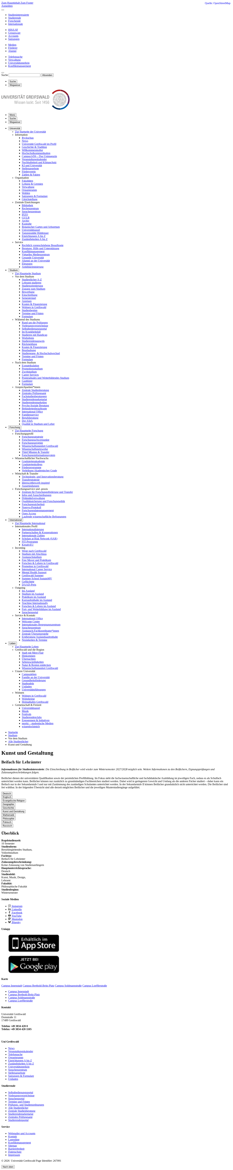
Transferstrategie (31, 479)
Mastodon (17, 919)
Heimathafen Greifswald (35, 701)
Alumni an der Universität (36, 260)
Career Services (30, 374)
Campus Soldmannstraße (21, 997)
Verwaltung (28, 186)
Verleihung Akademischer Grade (39, 470)
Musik (25, 711)
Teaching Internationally (35, 603)
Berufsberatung (30, 417)
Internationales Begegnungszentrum (41, 624)
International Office (32, 411)
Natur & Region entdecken (36, 665)
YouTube (16, 915)
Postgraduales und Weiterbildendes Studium (45, 377)
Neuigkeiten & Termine (34, 639)
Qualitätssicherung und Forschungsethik (43, 501)
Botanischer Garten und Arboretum (41, 226)
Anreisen (27, 301)
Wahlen (26, 193)
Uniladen (27, 686)
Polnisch (7, 822)
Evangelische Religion (14, 800)
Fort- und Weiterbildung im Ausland (41, 609)
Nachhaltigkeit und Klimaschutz (39, 162)
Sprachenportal (30, 612)
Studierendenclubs (32, 717)
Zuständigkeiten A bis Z (35, 239)
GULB (26, 217)
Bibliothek (27, 205)
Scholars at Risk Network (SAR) (39, 538)
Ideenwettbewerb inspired (36, 482)
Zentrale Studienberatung (35, 390)
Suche (4, 75)
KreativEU (28, 544)
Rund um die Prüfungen (35, 322)
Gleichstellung (29, 199)
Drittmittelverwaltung (33, 498)
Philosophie (8, 818)
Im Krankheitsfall (31, 331)
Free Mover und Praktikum (36, 560)
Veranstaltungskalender (34, 159)
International (16, 520)
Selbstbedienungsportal (34, 328)
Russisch (7, 825)
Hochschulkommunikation (36, 153)
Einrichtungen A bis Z (34, 236)
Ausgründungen (30, 485)
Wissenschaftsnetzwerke (35, 449)
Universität (15, 128)
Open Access (29, 513)
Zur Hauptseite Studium (28, 273)
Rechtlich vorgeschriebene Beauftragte (42, 245)
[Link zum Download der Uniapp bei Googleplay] (33, 972)
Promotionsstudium (32, 368)
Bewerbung (28, 291)
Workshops (28, 337)
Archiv (25, 220)
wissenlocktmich (31, 726)
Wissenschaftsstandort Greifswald (40, 445)
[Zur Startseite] (35, 108)
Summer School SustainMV (37, 578)
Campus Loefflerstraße (20, 1000)
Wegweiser (15, 122)
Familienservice (30, 414)
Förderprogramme (31, 467)
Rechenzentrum (30, 208)
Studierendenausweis (33, 341)
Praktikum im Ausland (34, 596)
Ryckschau (28, 137)
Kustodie (27, 223)
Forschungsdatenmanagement (38, 510)
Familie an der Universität (36, 677)
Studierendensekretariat (34, 399)
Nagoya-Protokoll (31, 507)
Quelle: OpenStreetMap (217, 3)
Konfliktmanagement (33, 251)
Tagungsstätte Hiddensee (35, 233)
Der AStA (27, 420)
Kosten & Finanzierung (34, 304)
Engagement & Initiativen (35, 720)
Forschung (15, 427)
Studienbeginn (29, 310)
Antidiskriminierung (32, 266)
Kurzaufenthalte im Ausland (37, 600)
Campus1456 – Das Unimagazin (39, 156)
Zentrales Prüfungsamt (34, 393)
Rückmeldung (29, 344)
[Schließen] (2, 9)
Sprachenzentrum (31, 211)
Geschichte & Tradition (34, 147)
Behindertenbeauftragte (34, 408)
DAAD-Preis (29, 584)
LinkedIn (16, 909)
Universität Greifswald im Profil (39, 143)
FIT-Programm (30, 541)
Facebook (16, 912)
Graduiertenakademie (33, 461)
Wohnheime (28, 698)
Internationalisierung (33, 529)
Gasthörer (27, 380)
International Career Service (37, 569)
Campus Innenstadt (18, 991)
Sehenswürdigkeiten (33, 662)
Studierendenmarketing (34, 402)
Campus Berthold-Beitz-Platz (24, 994)
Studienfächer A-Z (32, 279)
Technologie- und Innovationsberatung (42, 476)
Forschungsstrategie (32, 436)
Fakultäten (27, 180)
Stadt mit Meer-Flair (32, 652)
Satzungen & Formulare (35, 196)
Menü (12, 115)
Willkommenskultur (32, 150)
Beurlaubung (29, 350)
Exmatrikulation (30, 365)
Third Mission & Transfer (35, 452)
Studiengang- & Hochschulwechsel (41, 353)
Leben (13, 643)
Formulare (27, 316)
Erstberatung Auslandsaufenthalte (40, 636)
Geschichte (8, 808)
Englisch (7, 797)
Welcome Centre (31, 621)
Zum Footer (26, 2)
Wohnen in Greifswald (34, 307)
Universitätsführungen (34, 689)
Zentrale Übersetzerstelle (35, 633)
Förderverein (29, 171)
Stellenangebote (30, 168)
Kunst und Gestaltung (13, 811)
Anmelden (7, 5)
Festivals (26, 714)
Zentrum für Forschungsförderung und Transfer (47, 492)
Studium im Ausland (33, 593)
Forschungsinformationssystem (38, 455)
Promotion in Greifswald (35, 566)
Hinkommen (28, 655)
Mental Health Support (34, 572)
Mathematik (8, 815)
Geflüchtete (28, 581)
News (25, 140)
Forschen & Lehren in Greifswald (40, 563)
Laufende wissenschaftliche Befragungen (44, 516)
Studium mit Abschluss (34, 553)
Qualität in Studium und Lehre (38, 423)
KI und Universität (32, 165)
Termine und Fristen (32, 313)
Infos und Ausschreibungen (36, 495)
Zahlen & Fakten (31, 174)
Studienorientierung (32, 285)
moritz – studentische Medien (37, 723)
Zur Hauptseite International (30, 523)
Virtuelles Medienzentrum (36, 254)
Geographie (8, 804)
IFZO (25, 214)
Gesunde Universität (33, 257)
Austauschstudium (32, 557)
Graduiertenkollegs (32, 464)
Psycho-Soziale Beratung (35, 405)
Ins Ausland (28, 590)
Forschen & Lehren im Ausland (39, 606)
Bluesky (16, 922)
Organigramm (29, 190)
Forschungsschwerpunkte (35, 439)
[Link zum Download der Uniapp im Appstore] (33, 951)
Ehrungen (27, 263)
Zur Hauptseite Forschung (29, 430)
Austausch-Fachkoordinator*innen (40, 630)
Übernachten (29, 658)
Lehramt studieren (31, 282)
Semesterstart (29, 298)
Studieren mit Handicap (34, 334)
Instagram (16, 906)
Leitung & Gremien (32, 183)
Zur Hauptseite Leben (27, 646)
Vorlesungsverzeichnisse (35, 325)
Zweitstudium (29, 371)
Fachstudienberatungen (34, 396)
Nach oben (8, 1167)
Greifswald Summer (32, 575)
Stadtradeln (28, 683)
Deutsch (7, 793)
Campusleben (29, 674)
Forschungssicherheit (33, 504)
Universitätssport (31, 229)
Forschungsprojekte (32, 442)
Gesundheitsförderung (34, 680)
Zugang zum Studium (33, 288)
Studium (14, 270)
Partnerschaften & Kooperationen (40, 532)
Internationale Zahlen (33, 535)
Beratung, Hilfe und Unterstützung (40, 248)
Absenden (47, 75)
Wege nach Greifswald (34, 550)
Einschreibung (29, 294)
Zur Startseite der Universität (30, 131)
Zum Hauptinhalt (10, 2)
